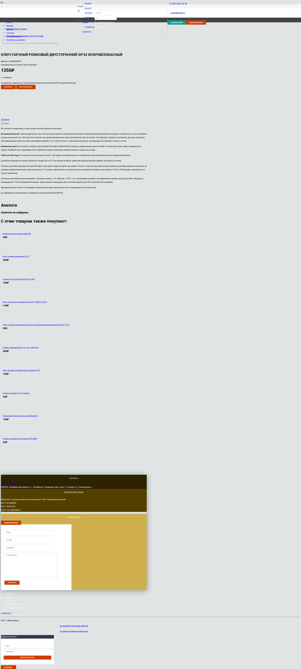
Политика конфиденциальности (74, 631)
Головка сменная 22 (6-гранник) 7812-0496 (20, 439)
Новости (9, 597)
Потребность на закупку (16, 608)
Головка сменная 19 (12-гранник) (16, 393)
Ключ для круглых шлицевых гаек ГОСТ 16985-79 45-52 (25, 302)
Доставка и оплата (14, 604)
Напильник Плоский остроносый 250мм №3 (20, 416)
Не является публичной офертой (74, 626)
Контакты (10, 601)
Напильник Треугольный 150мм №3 (17, 234)
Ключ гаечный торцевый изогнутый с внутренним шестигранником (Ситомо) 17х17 (36, 325)
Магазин (9, 593)
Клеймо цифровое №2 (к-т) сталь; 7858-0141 (21, 348)
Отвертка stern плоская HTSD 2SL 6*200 (19, 279)
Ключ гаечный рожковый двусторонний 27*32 (21, 370)
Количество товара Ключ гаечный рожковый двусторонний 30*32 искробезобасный (38, 83)
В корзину (8, 87)
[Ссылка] (123, 36)
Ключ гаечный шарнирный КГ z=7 (16, 256)
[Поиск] (97, 18)
